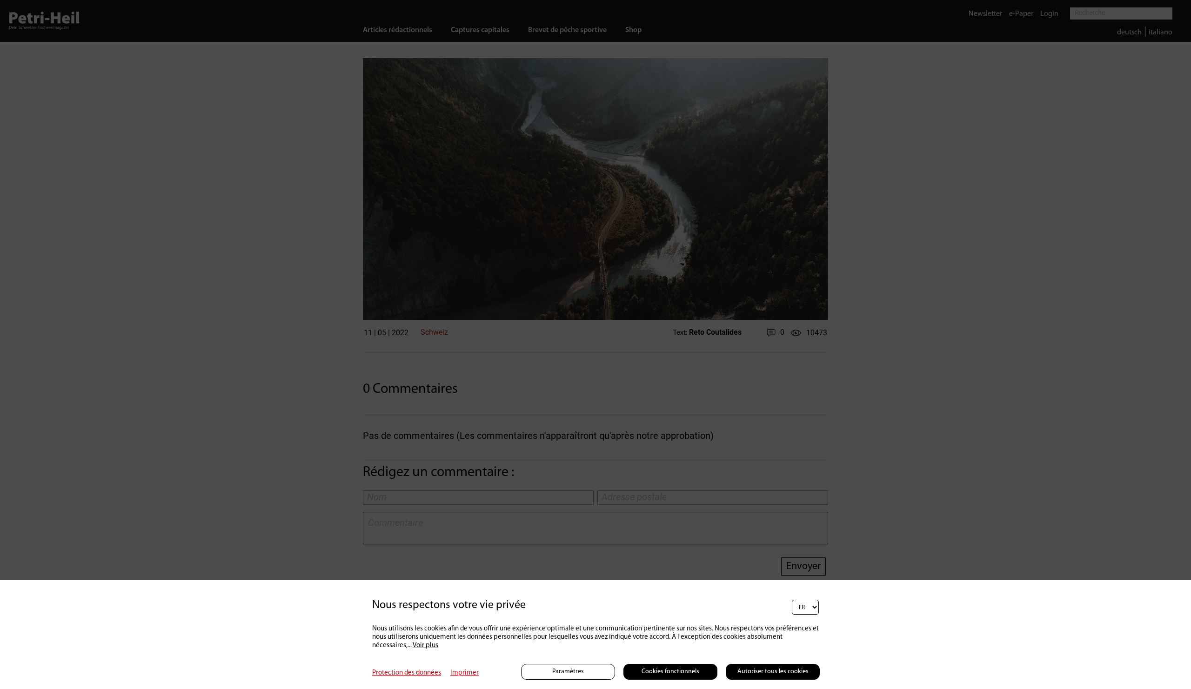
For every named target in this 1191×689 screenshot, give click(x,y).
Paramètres (568, 671)
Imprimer (464, 672)
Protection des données (406, 672)
